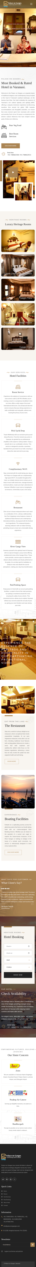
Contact (6, 1205)
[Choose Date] (28, 946)
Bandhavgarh (18, 1124)
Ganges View (26, 298)
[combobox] (15, 946)
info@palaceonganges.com (11, 1226)
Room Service (18, 392)
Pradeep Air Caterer (18, 1100)
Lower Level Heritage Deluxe (18, 249)
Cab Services (7, 1196)
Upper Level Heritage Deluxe (18, 273)
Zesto (18, 1071)
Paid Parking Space (18, 585)
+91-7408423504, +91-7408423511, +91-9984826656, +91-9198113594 (15, 1218)
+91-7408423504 (13, 155)
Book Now (10, 152)
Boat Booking (7, 1199)
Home (5, 1191)
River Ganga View (18, 546)
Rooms (5, 1194)
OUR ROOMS (18, 34)
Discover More (13, 852)
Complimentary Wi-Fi (18, 469)
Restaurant (18, 507)
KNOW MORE (11, 761)
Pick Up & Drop (18, 431)
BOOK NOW (18, 975)
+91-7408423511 (25, 155)
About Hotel (7, 1202)
